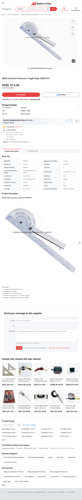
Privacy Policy (70, 492)
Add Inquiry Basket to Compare (41, 68)
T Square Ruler (54, 476)
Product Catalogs (30, 425)
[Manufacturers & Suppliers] (41, 3)
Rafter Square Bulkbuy (22, 481)
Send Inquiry (21, 95)
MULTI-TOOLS (64, 436)
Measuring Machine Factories (37, 472)
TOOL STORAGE (27, 436)
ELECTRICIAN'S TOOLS (9, 436)
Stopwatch (60, 457)
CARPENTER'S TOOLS (9, 433)
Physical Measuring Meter (36, 457)
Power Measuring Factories (12, 476)
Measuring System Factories (59, 472)
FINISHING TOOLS (46, 436)
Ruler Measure (29, 476)
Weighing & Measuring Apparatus (30, 14)
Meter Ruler (7, 481)
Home (3, 14)
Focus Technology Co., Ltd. (28, 492)
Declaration (62, 492)
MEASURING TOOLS (8, 429)
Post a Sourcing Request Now (59, 348)
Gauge (50, 457)
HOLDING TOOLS (65, 429)
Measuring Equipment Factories (13, 472)
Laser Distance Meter (10, 462)
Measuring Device (46, 14)
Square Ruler (42, 476)
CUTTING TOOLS (46, 429)
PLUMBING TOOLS (47, 433)
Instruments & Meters (13, 14)
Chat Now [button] (62, 95)
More (4, 485)
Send (19, 348)
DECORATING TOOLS (28, 433)
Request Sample (35, 99)
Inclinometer (72, 457)
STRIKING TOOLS (65, 433)
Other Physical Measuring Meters (14, 457)
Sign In (5, 142)
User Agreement (52, 492)
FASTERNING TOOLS (28, 429)
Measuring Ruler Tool (69, 476)
